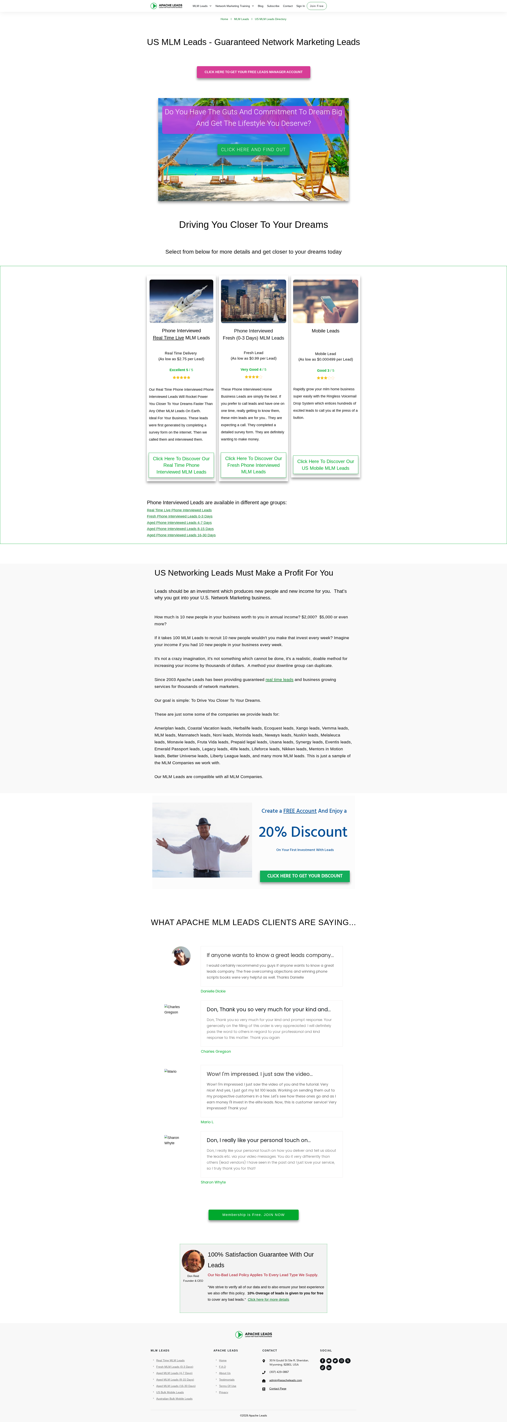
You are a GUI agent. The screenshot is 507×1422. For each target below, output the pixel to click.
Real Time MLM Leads (170, 1360)
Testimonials (226, 1379)
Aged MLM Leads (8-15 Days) (175, 1379)
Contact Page (277, 1388)
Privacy (223, 1392)
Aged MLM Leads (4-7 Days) (174, 1373)
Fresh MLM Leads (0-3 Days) (174, 1366)
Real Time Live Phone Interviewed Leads (179, 510)
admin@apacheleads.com (285, 1380)
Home (223, 1360)
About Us (225, 1373)
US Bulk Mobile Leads (170, 1392)
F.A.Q (222, 1366)
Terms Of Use (227, 1386)
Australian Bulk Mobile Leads (174, 1398)
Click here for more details (268, 1300)
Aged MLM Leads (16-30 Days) (176, 1386)
